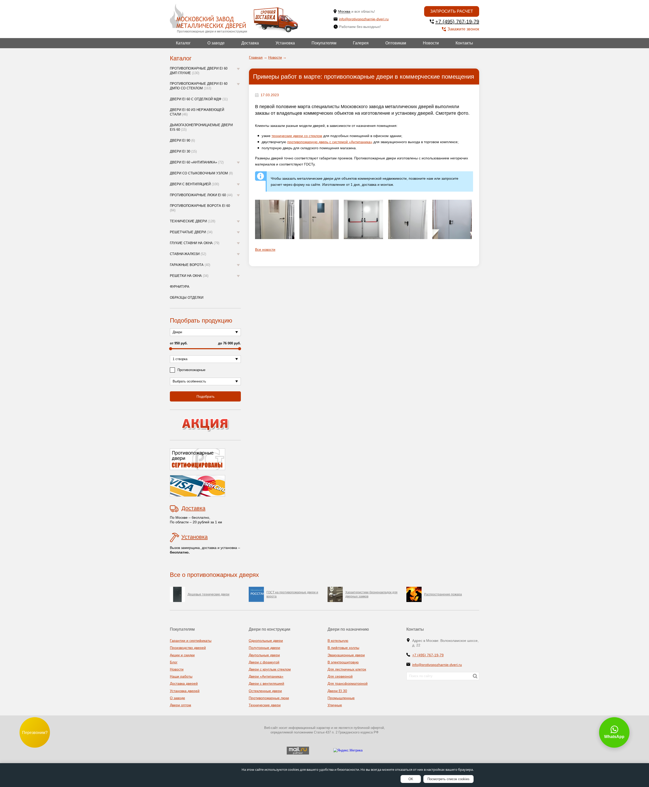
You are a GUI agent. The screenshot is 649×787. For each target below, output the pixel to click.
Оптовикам (395, 43)
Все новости (265, 249)
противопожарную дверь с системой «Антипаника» (329, 142)
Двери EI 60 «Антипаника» (197, 162)
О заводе (216, 43)
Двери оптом (180, 705)
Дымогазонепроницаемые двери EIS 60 (201, 127)
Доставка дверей (184, 683)
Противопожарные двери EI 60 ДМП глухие (198, 70)
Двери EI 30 (183, 151)
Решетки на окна (189, 276)
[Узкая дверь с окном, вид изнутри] (274, 219)
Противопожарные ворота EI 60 (200, 208)
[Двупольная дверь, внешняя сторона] (407, 219)
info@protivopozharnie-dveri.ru (364, 19)
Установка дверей (185, 691)
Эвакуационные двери (346, 655)
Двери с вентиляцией (194, 184)
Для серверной (340, 676)
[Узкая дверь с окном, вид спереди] (319, 219)
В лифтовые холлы (343, 648)
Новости (431, 43)
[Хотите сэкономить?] (205, 425)
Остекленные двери (265, 691)
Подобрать (205, 396)
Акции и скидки (182, 655)
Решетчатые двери (191, 232)
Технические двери (192, 221)
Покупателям (324, 43)
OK (410, 779)
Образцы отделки (186, 297)
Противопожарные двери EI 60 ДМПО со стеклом (198, 86)
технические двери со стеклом (297, 136)
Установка (285, 43)
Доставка (250, 43)
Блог (173, 662)
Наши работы (181, 676)
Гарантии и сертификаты (190, 641)
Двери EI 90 (182, 140)
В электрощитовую (343, 662)
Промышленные (341, 698)
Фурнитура (179, 287)
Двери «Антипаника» (266, 676)
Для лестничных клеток (347, 669)
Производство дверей (188, 648)
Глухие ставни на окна (194, 243)
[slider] (170, 348)
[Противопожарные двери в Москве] (208, 16)
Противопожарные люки (269, 698)
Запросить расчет (451, 11)
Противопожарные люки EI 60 (201, 195)
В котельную (338, 641)
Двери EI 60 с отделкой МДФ (199, 99)
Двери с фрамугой (264, 662)
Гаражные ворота (190, 265)
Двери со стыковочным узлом (201, 173)
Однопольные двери (266, 641)
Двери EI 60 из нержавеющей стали (197, 112)
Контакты (464, 43)
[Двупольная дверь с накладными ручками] (363, 219)
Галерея (361, 43)
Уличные (335, 705)
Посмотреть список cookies (448, 779)
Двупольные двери (264, 655)
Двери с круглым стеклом (270, 669)
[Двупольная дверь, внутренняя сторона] (452, 219)
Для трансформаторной (348, 683)
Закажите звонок (463, 29)
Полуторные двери (264, 648)
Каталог (183, 43)
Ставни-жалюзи (188, 254)
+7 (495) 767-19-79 (457, 21)
